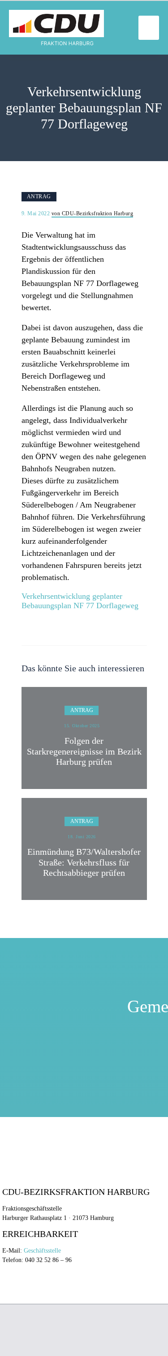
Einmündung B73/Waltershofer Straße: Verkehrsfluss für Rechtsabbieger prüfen (84, 862)
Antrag (39, 196)
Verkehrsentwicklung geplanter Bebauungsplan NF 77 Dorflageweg (80, 601)
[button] (148, 28)
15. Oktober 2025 (81, 725)
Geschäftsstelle (42, 1250)
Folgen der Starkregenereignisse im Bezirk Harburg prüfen (84, 751)
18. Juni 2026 (82, 836)
